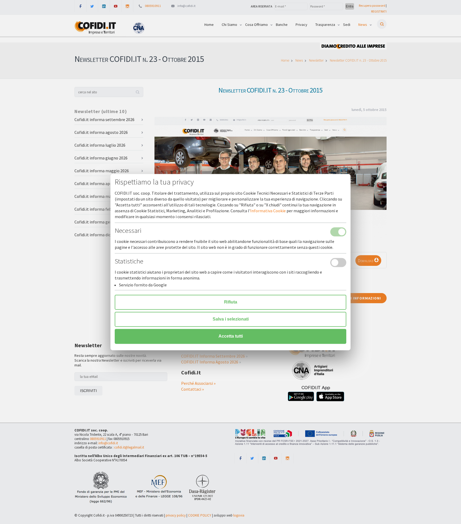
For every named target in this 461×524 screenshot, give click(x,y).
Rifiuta (230, 302)
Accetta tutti (230, 336)
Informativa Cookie (268, 210)
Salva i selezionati (231, 319)
